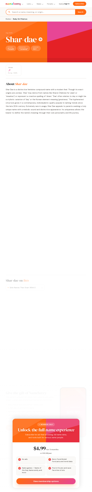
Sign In (66, 4)
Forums (50, 4)
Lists (29, 4)
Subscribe (79, 4)
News (39, 4)
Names (18, 4)
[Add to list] (40, 39)
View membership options (46, 481)
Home (8, 19)
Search (80, 12)
